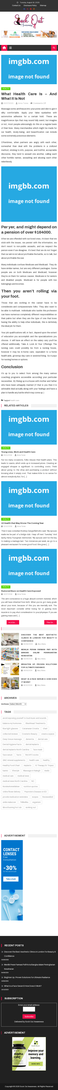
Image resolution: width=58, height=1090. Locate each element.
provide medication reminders (15, 797)
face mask (37, 750)
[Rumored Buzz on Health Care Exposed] (29, 566)
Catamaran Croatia (30, 729)
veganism (36, 802)
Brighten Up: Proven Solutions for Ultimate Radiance (27, 977)
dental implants (32, 744)
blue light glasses (10, 729)
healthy (46, 760)
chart (45, 729)
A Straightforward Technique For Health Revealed (14, 623)
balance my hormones (12, 723)
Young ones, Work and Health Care (18, 452)
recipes (35, 797)
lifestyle (15, 771)
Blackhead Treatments (35, 723)
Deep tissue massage (12, 739)
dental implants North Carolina (16, 750)
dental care (43, 739)
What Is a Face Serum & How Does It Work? (23, 986)
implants (27, 765)
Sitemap (43, 5)
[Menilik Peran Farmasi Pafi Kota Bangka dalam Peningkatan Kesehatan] (10, 654)
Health (6, 89)
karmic (5, 771)
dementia (30, 739)
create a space (47, 734)
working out (31, 807)
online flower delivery (11, 792)
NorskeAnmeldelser (11, 787)
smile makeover (9, 802)
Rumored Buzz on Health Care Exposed (21, 591)
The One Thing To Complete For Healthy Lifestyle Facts (51, 623)
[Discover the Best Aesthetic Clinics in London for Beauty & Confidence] (10, 639)
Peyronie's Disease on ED (35, 792)
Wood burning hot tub (12, 807)
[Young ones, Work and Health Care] (29, 427)
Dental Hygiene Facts (12, 744)
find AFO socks (32, 755)
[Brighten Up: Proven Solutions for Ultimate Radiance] (10, 668)
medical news (23, 776)
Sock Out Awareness (34, 1022)
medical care (8, 776)
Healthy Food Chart (11, 765)
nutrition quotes (31, 787)
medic (47, 771)
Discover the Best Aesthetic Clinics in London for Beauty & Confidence (39, 638)
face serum (7, 755)
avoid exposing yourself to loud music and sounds (24, 718)
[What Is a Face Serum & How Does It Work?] (10, 683)
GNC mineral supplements (14, 760)
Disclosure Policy (30, 5)
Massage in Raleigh (31, 771)
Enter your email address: (29, 1005)
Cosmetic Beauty (29, 734)
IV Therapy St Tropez (44, 765)
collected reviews (10, 734)
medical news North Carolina (15, 781)
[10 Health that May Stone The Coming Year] (29, 498)
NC (32, 781)
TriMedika (24, 802)
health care (14, 400)
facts (18, 755)
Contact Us (16, 5)
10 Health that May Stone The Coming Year (22, 523)
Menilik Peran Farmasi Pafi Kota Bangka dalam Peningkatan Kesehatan (39, 653)
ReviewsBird (47, 797)
